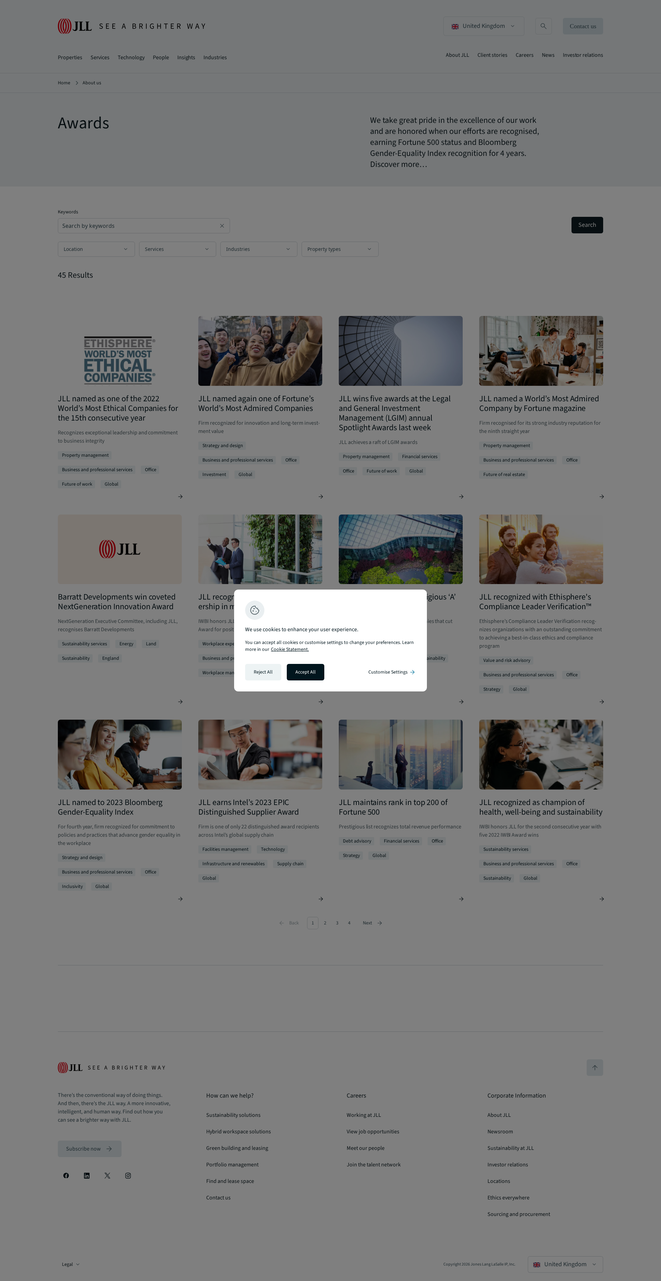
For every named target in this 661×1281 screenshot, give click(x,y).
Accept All (305, 672)
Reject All (263, 672)
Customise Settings (392, 672)
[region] (330, 640)
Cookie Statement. (290, 649)
